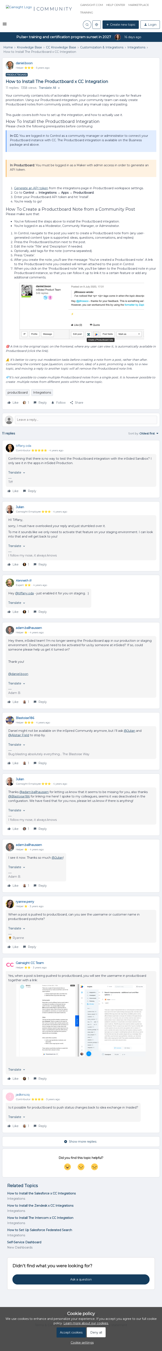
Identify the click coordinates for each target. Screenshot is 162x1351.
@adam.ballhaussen (34, 792)
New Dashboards (19, 1247)
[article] (81, 469)
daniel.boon (24, 63)
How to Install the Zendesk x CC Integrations (40, 1205)
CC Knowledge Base (61, 47)
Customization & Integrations (101, 47)
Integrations (136, 47)
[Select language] (96, 24)
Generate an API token (31, 188)
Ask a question (81, 1279)
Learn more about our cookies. (86, 1323)
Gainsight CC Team (30, 963)
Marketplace (138, 5)
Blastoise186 (25, 718)
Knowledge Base (29, 47)
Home (8, 47)
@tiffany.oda (24, 593)
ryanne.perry (25, 902)
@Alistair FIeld (18, 735)
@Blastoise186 (19, 796)
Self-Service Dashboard (24, 1242)
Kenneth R (23, 580)
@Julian (129, 731)
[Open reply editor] (81, 420)
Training (86, 12)
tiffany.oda (23, 446)
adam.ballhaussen (29, 628)
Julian (20, 507)
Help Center (115, 5)
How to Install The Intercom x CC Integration (40, 1218)
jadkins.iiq (23, 1095)
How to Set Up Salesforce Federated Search (39, 1230)
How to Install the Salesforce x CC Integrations (41, 1193)
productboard (18, 392)
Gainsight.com (91, 5)
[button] (4, 25)
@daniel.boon (18, 674)
